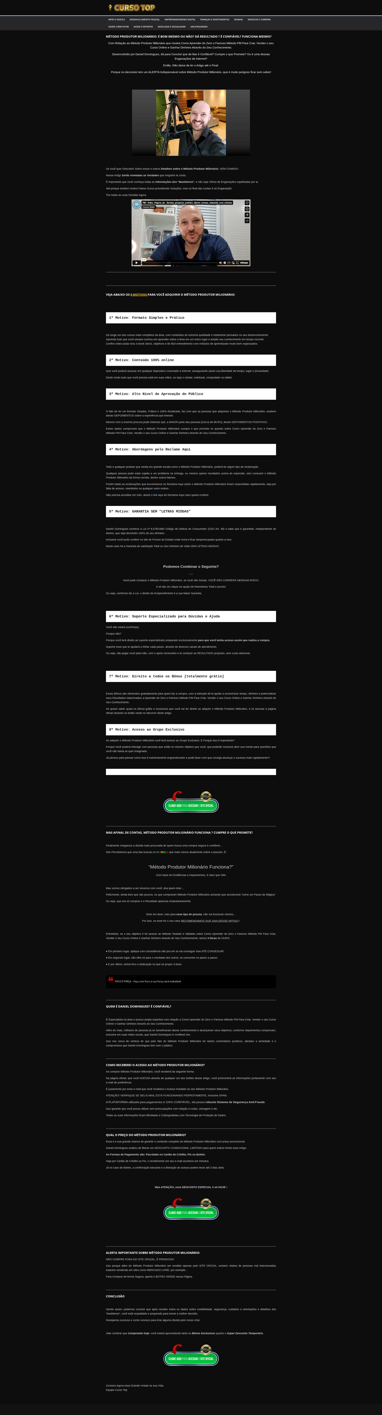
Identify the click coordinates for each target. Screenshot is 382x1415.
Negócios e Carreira (259, 19)
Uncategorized (199, 26)
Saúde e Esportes (143, 26)
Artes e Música (116, 19)
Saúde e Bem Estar (118, 26)
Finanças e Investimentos (214, 19)
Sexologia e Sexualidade (172, 26)
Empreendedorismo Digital (180, 19)
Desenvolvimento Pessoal (145, 19)
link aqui (158, 495)
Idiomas (238, 19)
